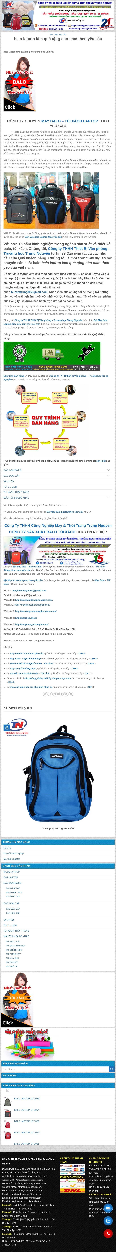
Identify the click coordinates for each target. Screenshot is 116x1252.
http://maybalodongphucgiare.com (27, 1180)
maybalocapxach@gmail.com (26, 1201)
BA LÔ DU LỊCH (13, 896)
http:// (33, 600)
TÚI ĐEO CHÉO (13, 942)
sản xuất (101, 461)
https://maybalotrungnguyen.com (29, 1183)
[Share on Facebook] (50, 694)
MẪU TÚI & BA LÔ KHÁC (16, 936)
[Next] (113, 775)
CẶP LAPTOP (11, 877)
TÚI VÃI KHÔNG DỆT (15, 946)
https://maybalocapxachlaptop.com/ (32, 605)
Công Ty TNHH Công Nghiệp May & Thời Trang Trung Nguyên (58, 525)
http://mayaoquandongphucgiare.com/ (35, 611)
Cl (89, 663)
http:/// (32, 624)
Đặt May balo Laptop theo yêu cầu (43, 237)
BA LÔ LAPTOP (12, 872)
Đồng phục (10, 570)
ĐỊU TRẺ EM (12, 966)
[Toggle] (108, 470)
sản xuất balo (34, 324)
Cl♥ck (82, 653)
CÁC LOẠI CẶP (12, 903)
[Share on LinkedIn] (70, 694)
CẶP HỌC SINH (13, 913)
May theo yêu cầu (58, 34)
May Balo (100, 580)
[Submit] (112, 1069)
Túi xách (100, 566)
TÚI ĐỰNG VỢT (13, 954)
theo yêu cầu (24, 570)
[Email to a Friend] (60, 694)
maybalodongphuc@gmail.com (26, 1194)
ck (93, 663)
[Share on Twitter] (55, 694)
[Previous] (3, 775)
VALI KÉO (9, 920)
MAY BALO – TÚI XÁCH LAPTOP (69, 121)
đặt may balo (19, 566)
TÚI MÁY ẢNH (12, 958)
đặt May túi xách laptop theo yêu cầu (23, 580)
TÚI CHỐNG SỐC (14, 950)
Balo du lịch (35, 566)
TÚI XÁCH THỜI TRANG (16, 931)
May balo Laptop (12, 859)
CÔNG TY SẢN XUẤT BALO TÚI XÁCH (42, 532)
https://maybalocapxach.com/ (27, 1190)
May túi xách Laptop (14, 853)
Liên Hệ (7, 848)
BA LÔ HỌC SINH (14, 892)
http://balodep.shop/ (26, 618)
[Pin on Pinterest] (65, 694)
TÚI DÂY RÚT (12, 962)
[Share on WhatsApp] (45, 694)
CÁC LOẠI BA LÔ (12, 883)
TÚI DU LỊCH (10, 925)
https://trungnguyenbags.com (27, 1187)
